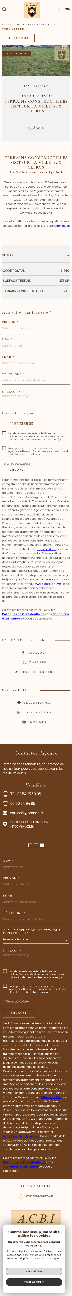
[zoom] (36, 60)
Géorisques (62, 226)
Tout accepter (34, 1282)
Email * (8, 357)
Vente (21, 24)
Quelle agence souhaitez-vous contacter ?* (32, 931)
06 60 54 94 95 (22, 803)
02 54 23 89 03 (21, 423)
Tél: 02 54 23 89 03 (25, 793)
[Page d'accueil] (32, 10)
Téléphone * (13, 374)
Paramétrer (34, 1271)
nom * (7, 339)
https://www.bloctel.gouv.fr (43, 584)
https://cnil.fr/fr (46, 549)
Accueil (7, 24)
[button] (28, 69)
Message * (11, 391)
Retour (21, 38)
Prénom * (10, 322)
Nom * (8, 860)
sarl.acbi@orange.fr (26, 812)
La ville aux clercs (41, 24)
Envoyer (18, 469)
